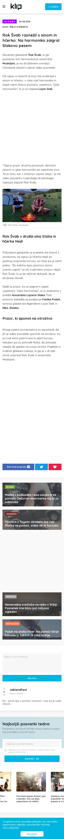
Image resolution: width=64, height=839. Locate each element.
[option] (32, 787)
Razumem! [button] (32, 834)
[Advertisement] (32, 127)
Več (24, 752)
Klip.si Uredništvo (19, 26)
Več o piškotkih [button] (10, 827)
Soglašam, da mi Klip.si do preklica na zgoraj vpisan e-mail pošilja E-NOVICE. (32, 751)
